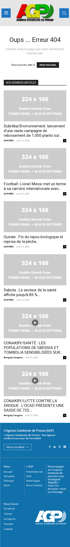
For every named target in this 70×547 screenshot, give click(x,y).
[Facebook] (49, 447)
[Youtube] (64, 447)
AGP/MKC (9, 140)
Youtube (8, 524)
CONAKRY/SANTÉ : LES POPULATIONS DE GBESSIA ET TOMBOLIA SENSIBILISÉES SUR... (33, 348)
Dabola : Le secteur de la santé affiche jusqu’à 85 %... (30, 292)
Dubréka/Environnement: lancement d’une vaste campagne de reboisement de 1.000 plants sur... (34, 131)
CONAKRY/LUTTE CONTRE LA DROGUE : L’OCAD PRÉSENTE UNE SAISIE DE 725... (34, 406)
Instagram (9, 519)
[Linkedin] (54, 447)
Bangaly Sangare (13, 357)
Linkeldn (8, 529)
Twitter (8, 513)
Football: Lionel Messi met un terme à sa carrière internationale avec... (35, 186)
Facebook (9, 508)
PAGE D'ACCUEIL (48, 65)
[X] (59, 447)
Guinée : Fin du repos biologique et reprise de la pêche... (33, 239)
